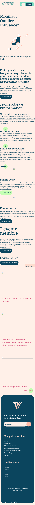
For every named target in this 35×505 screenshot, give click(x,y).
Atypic (20, 490)
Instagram (6, 472)
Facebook (6, 467)
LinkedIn (6, 469)
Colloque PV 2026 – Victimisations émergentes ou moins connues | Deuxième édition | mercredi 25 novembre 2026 (16, 342)
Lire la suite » (28, 390)
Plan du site (17, 500)
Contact (6, 441)
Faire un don (7, 443)
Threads (6, 476)
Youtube (6, 474)
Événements (7, 455)
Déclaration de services (17, 494)
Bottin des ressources (10, 445)
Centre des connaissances (11, 448)
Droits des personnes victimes (12, 450)
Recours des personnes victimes (13, 453)
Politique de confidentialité (17, 498)
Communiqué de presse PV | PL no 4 (14, 387)
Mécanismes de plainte (17, 496)
